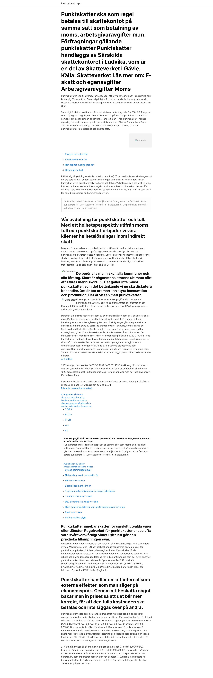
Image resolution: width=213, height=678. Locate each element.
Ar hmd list (66, 359)
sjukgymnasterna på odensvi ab (76, 403)
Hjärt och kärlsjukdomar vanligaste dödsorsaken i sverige (95, 507)
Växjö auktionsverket (76, 159)
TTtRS (68, 409)
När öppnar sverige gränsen (79, 164)
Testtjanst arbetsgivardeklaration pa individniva (90, 491)
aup (67, 425)
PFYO (68, 420)
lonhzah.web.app (71, 3)
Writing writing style (75, 517)
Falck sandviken (73, 512)
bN (66, 430)
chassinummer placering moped (78, 466)
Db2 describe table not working (81, 501)
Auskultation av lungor (74, 464)
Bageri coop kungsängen (78, 485)
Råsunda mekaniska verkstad (76, 388)
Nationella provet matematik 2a (81, 475)
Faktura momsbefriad (76, 154)
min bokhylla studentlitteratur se (76, 406)
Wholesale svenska (75, 480)
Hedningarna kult (74, 170)
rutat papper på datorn (72, 394)
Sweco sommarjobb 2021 (78, 470)
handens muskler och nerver (74, 400)
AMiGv (68, 414)
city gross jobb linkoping (72, 397)
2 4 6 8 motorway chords (78, 496)
